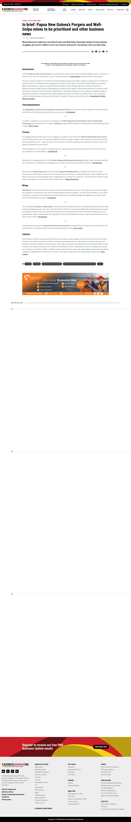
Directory (81, 10)
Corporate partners (74, 804)
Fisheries (38, 777)
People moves (39, 803)
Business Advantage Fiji (108, 790)
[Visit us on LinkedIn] (3, 771)
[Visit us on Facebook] (8, 771)
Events (90, 10)
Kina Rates (66, 4)
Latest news (32, 21)
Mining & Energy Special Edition (111, 785)
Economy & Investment (51, 9)
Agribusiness (39, 767)
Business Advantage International (109, 4)
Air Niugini (28, 264)
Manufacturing (39, 790)
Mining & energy (40, 795)
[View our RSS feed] (17, 771)
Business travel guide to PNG (77, 799)
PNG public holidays (107, 769)
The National (70, 112)
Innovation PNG (106, 772)
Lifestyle (110, 10)
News (39, 21)
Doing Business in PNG (75, 794)
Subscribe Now (101, 747)
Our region (71, 772)
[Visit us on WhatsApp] (12, 771)
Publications (99, 10)
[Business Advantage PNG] (15, 10)
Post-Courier (33, 126)
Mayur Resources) (72, 179)
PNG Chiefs (71, 774)
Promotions (120, 10)
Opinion (73, 10)
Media (37, 792)
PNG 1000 (71, 796)
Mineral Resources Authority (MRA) (52, 264)
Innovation (71, 767)
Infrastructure (39, 787)
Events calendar (106, 774)
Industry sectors (36, 9)
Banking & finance (40, 769)
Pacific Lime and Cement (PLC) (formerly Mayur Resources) (79, 264)
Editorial (70, 783)
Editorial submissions (77, 4)
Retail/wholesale (40, 797)
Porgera (100, 264)
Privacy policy (6, 799)
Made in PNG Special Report (110, 796)
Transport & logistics (41, 800)
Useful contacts (73, 801)
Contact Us (124, 4)
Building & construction (42, 772)
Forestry (37, 780)
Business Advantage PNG (37, 38)
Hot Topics (64, 9)
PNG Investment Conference (110, 767)
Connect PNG (75, 76)
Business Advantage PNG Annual (111, 783)
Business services (41, 774)
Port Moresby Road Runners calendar (112, 809)
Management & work (74, 769)
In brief (24, 21)
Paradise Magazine (107, 788)
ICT (36, 785)
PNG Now (104, 806)
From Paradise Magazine (109, 804)
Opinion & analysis (73, 785)
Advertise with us (91, 4)
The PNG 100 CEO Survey (109, 793)
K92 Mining (52, 198)
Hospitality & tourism (41, 782)
